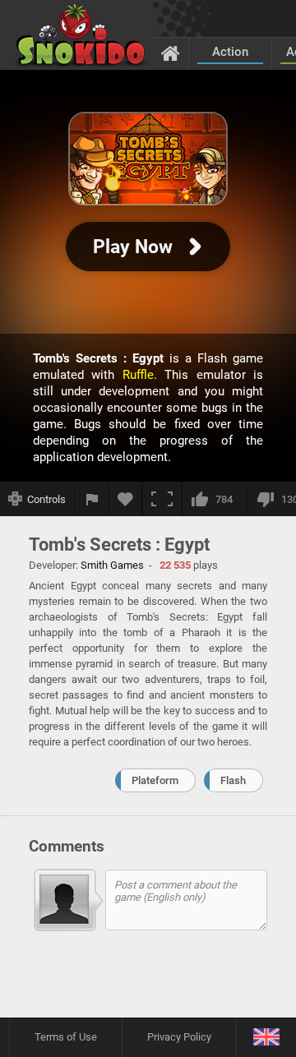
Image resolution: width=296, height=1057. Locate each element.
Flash (233, 780)
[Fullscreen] (162, 499)
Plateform (155, 780)
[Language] (266, 1037)
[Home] (170, 52)
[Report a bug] (92, 499)
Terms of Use (66, 1037)
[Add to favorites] (125, 499)
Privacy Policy (179, 1037)
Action (230, 51)
